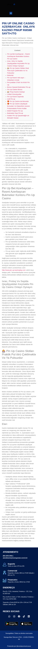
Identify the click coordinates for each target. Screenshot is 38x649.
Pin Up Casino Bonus (14, 89)
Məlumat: (10, 75)
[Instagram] (14, 616)
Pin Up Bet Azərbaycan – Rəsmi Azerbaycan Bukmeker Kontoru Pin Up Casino (18, 56)
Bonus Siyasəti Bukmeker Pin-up (18, 87)
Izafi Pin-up (11, 99)
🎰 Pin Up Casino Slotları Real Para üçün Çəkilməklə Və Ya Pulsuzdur (18, 70)
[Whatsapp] (9, 616)
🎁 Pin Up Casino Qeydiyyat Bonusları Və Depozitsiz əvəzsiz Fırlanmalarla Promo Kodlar (18, 106)
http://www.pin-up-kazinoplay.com (14, 270)
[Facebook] (19, 616)
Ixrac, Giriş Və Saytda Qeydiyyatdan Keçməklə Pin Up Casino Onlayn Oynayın (18, 63)
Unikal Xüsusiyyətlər (14, 94)
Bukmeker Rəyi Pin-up (15, 113)
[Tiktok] (24, 616)
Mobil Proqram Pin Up (15, 111)
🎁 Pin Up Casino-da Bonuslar (18, 101)
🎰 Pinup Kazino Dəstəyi (16, 92)
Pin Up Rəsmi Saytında (15, 97)
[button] (10, 13)
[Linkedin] (29, 616)
